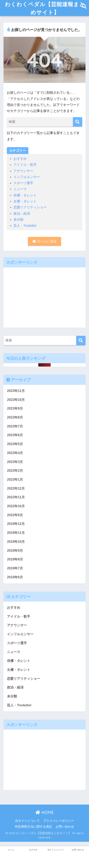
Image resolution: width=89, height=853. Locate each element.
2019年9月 (15, 550)
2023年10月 (16, 399)
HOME (47, 812)
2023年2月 (15, 470)
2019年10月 (16, 541)
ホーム (11, 850)
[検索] (77, 122)
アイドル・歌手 (25, 164)
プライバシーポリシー (58, 820)
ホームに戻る (46, 241)
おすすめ (20, 158)
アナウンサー (23, 171)
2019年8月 (15, 559)
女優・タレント (25, 201)
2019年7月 (15, 568)
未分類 (18, 219)
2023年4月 (15, 453)
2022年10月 (16, 506)
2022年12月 (16, 488)
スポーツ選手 (23, 183)
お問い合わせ (64, 826)
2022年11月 (16, 497)
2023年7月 (15, 426)
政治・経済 (21, 213)
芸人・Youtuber (25, 225)
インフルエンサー (26, 177)
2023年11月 (16, 391)
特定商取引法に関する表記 (33, 826)
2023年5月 (15, 444)
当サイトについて (27, 820)
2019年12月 (16, 524)
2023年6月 (15, 435)
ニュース (20, 189)
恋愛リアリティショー (30, 207)
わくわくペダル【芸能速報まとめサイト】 (45, 8)
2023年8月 (15, 417)
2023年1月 (15, 479)
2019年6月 (15, 577)
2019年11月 (16, 532)
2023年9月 (15, 408)
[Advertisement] (44, 296)
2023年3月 (15, 462)
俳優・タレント (25, 195)
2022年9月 (15, 515)
